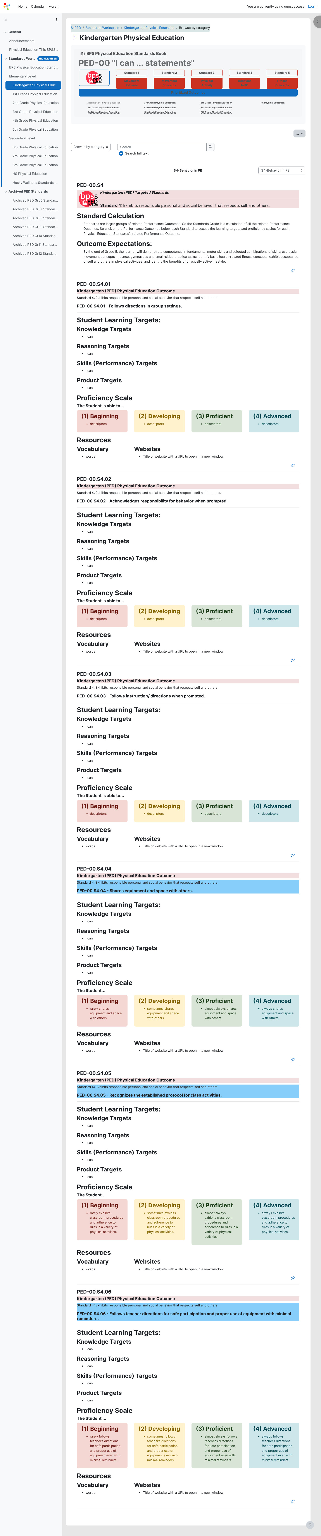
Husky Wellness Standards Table (36, 183)
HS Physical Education (30, 174)
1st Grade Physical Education (35, 94)
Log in (313, 6)
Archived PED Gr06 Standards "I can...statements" (36, 200)
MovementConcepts (169, 83)
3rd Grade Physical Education (35, 112)
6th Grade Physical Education (35, 147)
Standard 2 (169, 72)
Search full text (136, 153)
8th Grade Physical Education (35, 165)
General (15, 32)
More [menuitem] (52, 6)
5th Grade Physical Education (35, 129)
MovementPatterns (131, 83)
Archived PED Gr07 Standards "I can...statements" (36, 209)
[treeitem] (31, 41)
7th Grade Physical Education (35, 156)
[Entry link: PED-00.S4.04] (294, 1060)
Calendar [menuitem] (38, 6)
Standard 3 (207, 72)
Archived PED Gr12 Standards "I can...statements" (36, 253)
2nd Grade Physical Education (36, 103)
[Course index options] (56, 20)
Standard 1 (131, 72)
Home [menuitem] (23, 6)
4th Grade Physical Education (35, 120)
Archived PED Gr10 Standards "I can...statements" (36, 236)
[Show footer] (310, 1525)
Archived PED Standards (28, 191)
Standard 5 (282, 72)
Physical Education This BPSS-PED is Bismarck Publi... (34, 49)
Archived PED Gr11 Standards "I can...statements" (36, 244)
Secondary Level (22, 138)
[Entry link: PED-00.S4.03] (294, 855)
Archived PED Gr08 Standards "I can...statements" (36, 218)
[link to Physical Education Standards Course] (94, 78)
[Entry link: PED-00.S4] (294, 271)
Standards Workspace (22, 58)
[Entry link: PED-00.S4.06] (294, 1501)
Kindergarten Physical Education (36, 85)
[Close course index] (6, 20)
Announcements (22, 41)
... (300, 133)
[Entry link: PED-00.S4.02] (294, 660)
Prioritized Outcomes (188, 92)
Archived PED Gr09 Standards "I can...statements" (36, 227)
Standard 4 (244, 72)
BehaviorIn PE (244, 83)
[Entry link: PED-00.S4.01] (294, 465)
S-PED (76, 28)
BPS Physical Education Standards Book (34, 67)
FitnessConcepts (282, 83)
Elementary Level (22, 76)
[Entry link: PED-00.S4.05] (294, 1278)
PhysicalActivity (207, 83)
